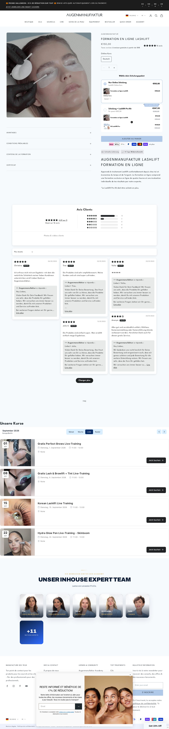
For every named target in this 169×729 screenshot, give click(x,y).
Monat (71, 432)
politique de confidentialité (144, 704)
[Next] (164, 432)
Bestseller (110, 22)
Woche (80, 432)
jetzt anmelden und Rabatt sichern (22, 7)
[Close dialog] (130, 674)
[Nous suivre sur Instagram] (13, 686)
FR (142, 15)
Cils (40, 22)
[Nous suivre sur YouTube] (26, 686)
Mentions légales (11, 726)
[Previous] (159, 432)
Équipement (94, 22)
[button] (150, 46)
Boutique (29, 22)
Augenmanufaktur (109, 34)
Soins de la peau (76, 22)
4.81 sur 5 (63, 220)
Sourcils (51, 22)
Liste (89, 432)
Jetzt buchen (154, 460)
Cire (62, 22)
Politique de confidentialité (26, 726)
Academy (140, 22)
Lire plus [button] (20, 313)
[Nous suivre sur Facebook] (7, 686)
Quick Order (125, 22)
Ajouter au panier (131, 139)
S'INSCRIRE (148, 692)
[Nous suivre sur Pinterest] (20, 686)
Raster (97, 432)
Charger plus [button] (84, 380)
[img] (20, 262)
